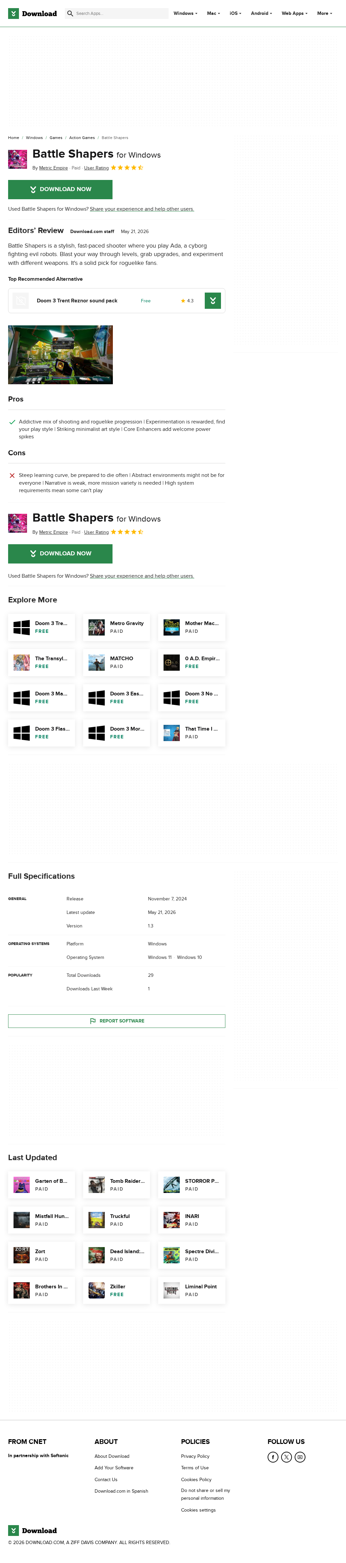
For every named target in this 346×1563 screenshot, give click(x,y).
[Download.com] (32, 13)
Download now (66, 189)
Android (259, 13)
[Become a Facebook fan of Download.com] (273, 1457)
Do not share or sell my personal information (205, 1494)
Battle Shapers (96, 153)
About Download (112, 1456)
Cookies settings (198, 1510)
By (50, 168)
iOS (234, 13)
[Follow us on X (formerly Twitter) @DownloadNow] (286, 1457)
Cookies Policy (196, 1479)
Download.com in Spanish (121, 1491)
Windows (184, 13)
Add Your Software (114, 1468)
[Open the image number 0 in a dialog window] (60, 354)
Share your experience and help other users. (142, 209)
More (322, 13)
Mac (211, 13)
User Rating (96, 168)
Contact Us (106, 1479)
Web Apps (293, 13)
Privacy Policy (195, 1456)
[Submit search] (70, 13)
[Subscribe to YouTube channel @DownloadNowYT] (300, 1457)
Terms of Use (195, 1468)
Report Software (122, 1021)
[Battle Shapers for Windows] (17, 159)
